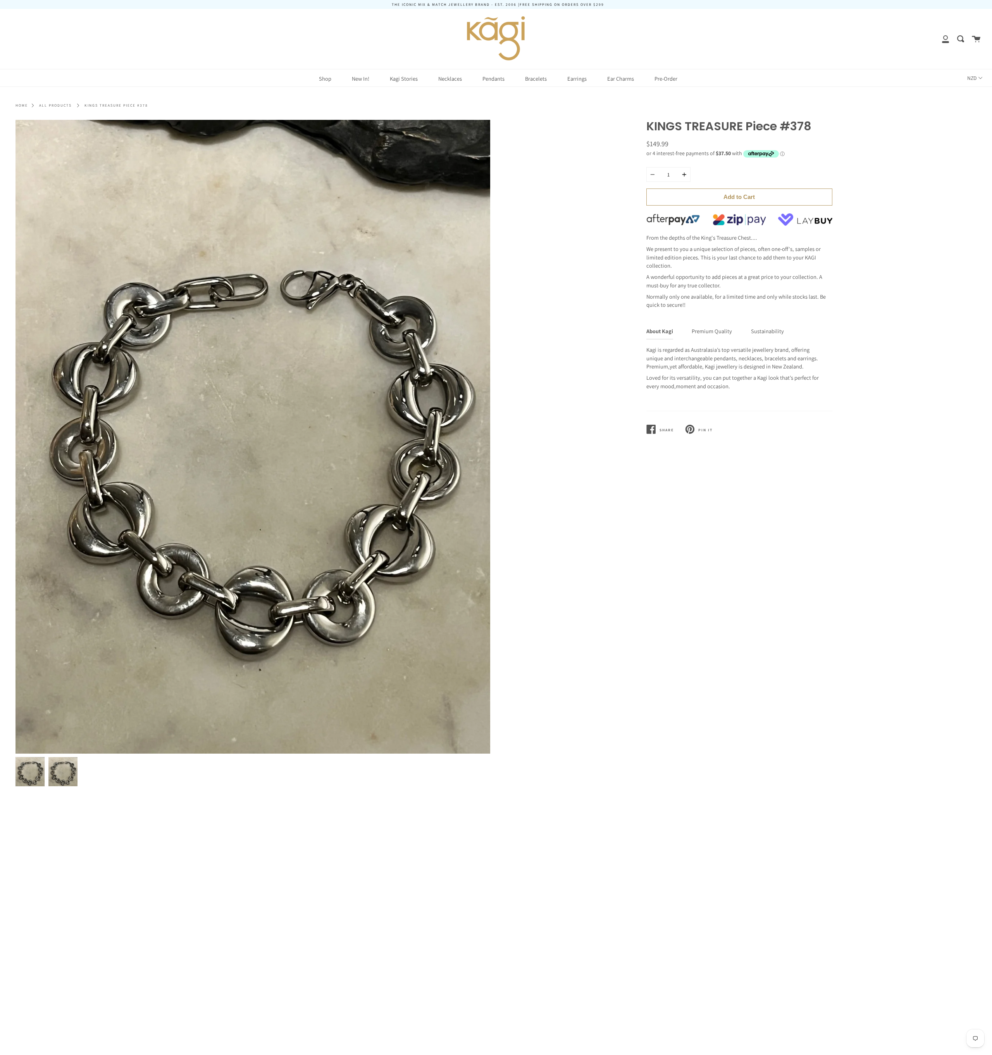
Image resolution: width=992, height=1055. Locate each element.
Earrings (577, 78)
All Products (55, 105)
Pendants (493, 78)
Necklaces (450, 78)
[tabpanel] (253, 436)
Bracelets (536, 78)
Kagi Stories (404, 78)
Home (22, 105)
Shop (325, 78)
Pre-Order (665, 78)
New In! (360, 78)
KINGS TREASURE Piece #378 (116, 105)
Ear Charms (620, 78)
